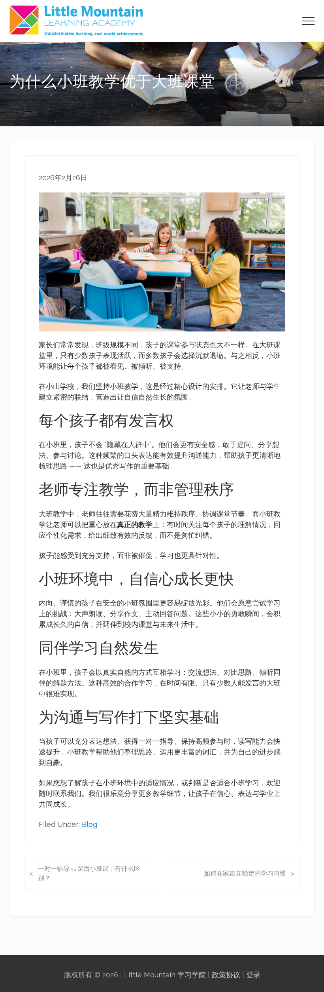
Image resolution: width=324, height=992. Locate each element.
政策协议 (226, 975)
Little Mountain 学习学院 (165, 975)
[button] (308, 21)
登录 (253, 975)
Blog (89, 824)
